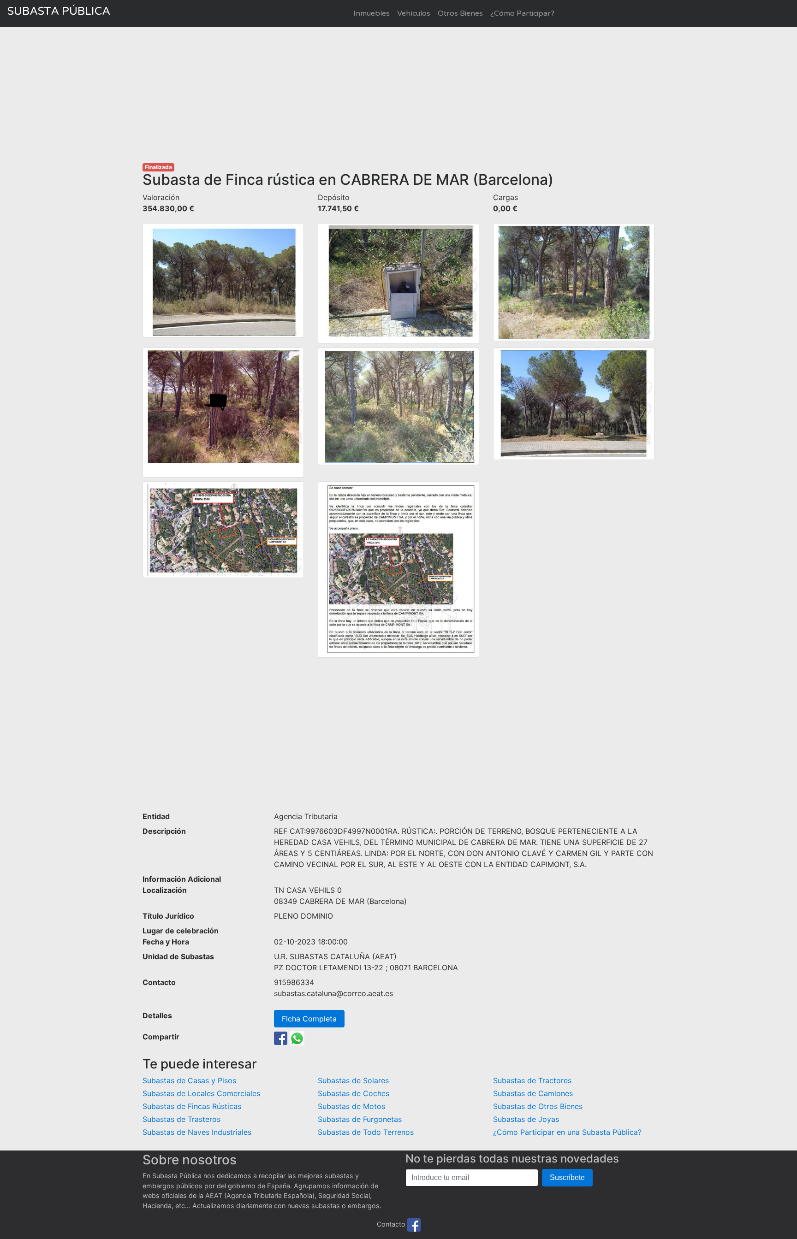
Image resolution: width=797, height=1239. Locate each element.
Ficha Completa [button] (309, 1018)
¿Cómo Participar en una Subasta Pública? (567, 1132)
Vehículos (413, 13)
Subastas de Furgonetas (360, 1119)
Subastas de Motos (351, 1106)
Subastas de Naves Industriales (197, 1132)
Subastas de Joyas (526, 1119)
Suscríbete (567, 1177)
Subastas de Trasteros (181, 1119)
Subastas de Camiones (533, 1093)
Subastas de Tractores (532, 1080)
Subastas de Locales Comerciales (201, 1093)
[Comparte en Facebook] (280, 1037)
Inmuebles (371, 13)
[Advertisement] (398, 94)
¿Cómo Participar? (522, 13)
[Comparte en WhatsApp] (297, 1037)
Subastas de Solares (353, 1080)
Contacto (391, 1224)
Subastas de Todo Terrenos (366, 1132)
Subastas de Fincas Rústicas (192, 1106)
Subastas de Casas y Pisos (189, 1080)
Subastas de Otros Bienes (538, 1106)
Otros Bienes (460, 13)
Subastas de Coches (353, 1093)
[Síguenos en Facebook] (414, 1224)
